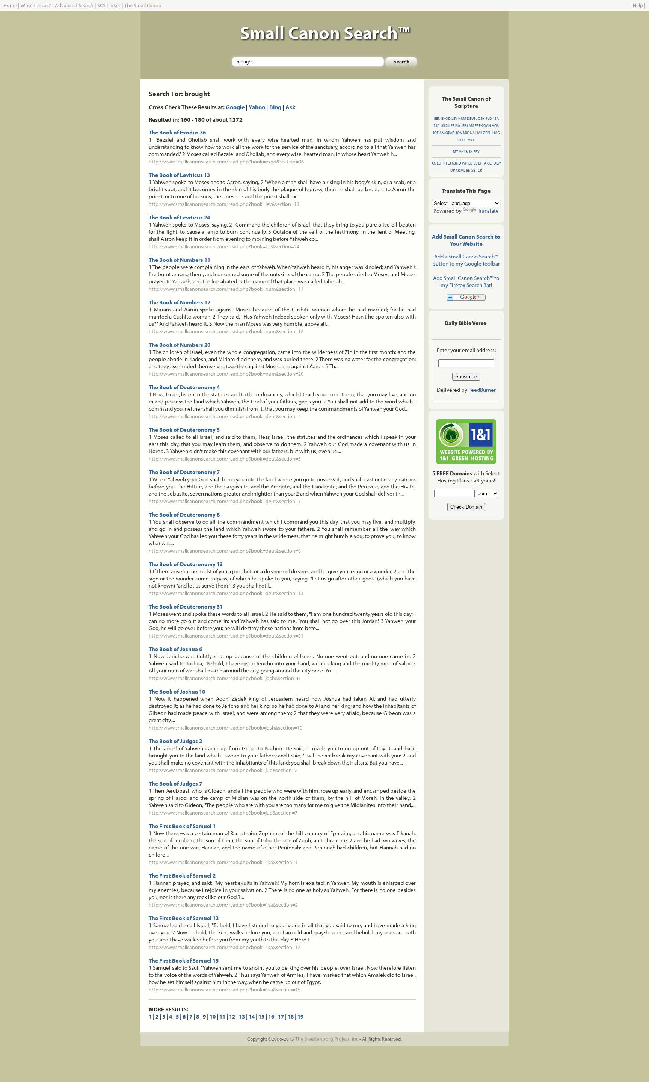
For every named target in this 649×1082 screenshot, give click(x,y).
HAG (496, 132)
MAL (471, 140)
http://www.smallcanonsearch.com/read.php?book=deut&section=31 (226, 635)
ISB (473, 170)
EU (439, 163)
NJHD (456, 163)
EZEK (479, 125)
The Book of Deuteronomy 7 (184, 472)
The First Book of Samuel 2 (182, 875)
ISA (457, 125)
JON (459, 132)
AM (442, 132)
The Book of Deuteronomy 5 (184, 429)
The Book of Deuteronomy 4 (184, 387)
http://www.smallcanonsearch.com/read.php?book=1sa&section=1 (223, 862)
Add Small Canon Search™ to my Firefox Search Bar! (466, 281)
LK (466, 151)
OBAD (450, 132)
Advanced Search (74, 5)
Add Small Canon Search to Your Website (466, 240)
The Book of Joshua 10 (177, 691)
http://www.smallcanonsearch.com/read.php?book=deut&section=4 (225, 416)
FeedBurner (482, 389)
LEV (454, 118)
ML (462, 170)
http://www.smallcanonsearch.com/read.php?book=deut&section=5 (225, 458)
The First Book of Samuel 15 (184, 960)
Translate (488, 210)
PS (452, 125)
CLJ (490, 163)
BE (468, 170)
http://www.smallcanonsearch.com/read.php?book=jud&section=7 (223, 812)
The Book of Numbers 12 (179, 302)
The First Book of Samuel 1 (182, 826)
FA (484, 163)
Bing (275, 107)
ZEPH (487, 132)
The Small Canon (142, 5)
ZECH (462, 140)
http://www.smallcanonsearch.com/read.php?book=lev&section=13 (224, 204)
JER (463, 125)
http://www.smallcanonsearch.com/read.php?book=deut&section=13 (226, 593)
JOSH (480, 118)
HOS (495, 125)
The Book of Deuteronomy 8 (184, 514)
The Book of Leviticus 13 (179, 174)
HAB (478, 132)
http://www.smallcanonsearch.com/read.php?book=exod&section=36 (226, 161)
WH (465, 163)
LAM (470, 125)
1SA (496, 118)
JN (471, 151)
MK (461, 151)
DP (452, 170)
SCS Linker (109, 5)
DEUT (471, 118)
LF (480, 163)
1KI (442, 125)
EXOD (446, 118)
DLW (497, 163)
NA (472, 132)
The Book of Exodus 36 (177, 132)
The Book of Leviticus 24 (179, 217)
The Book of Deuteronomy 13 (186, 564)
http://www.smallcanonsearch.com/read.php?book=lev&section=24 (224, 246)
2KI (447, 125)
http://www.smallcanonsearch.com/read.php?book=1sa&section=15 (224, 989)
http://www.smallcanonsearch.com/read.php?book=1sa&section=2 (223, 904)
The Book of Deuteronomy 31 (186, 606)
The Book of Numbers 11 (179, 259)
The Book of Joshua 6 (175, 649)
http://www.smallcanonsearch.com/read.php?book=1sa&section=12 (224, 947)
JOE (436, 132)
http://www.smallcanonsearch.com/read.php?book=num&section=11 (226, 289)
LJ (449, 163)
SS (475, 163)
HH (444, 163)
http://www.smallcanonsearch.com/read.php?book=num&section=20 (226, 373)
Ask (290, 107)
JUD (489, 118)
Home (10, 5)
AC (434, 163)
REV (477, 151)
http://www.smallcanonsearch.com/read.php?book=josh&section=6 (224, 678)
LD (470, 163)
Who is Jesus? (36, 5)
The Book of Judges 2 (175, 741)
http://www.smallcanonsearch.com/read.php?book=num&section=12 (226, 331)
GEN (437, 118)
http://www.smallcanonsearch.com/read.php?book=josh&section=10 (225, 727)
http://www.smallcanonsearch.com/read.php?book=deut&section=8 (225, 550)
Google (235, 107)
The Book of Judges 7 (175, 783)
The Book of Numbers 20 (179, 344)
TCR (479, 170)
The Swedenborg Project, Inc (326, 1038)
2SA (436, 125)
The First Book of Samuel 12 (184, 918)
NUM (462, 118)
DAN (487, 125)
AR (458, 170)
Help (638, 5)
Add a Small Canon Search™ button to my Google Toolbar (466, 260)
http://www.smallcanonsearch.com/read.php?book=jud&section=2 (223, 770)
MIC (466, 132)
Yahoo (257, 107)
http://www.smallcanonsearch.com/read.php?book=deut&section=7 (225, 501)
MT (455, 151)
